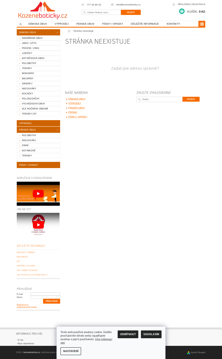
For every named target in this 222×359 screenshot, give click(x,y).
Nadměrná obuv (32, 38)
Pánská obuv (85, 23)
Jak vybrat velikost (27, 270)
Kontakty (173, 23)
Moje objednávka (26, 343)
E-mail (20, 294)
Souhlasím (151, 334)
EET (18, 261)
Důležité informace (145, 23)
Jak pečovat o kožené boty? (32, 275)
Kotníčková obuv (33, 58)
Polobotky (29, 63)
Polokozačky (31, 98)
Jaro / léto (29, 43)
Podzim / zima (30, 48)
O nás (21, 340)
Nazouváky (29, 88)
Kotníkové (29, 150)
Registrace (198, 4)
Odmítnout (128, 334)
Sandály (27, 83)
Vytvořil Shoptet (198, 352)
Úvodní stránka (21, 24)
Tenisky (27, 68)
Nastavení (70, 351)
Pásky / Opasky (112, 23)
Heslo (19, 297)
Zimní (25, 145)
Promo (72, 112)
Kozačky (27, 93)
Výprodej (62, 23)
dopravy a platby (26, 265)
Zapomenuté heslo (27, 307)
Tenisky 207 (29, 113)
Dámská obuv (37, 23)
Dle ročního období (35, 108)
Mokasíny (28, 73)
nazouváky (29, 140)
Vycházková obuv (33, 103)
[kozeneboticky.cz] (42, 10)
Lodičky (27, 53)
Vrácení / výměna (26, 252)
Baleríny (27, 78)
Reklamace (22, 256)
